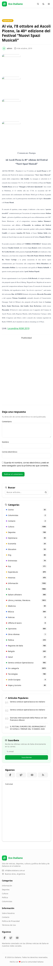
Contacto (5, 917)
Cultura (5, 893)
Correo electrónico (9, 452)
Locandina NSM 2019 (18, 328)
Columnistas (7, 901)
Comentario (7, 421)
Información (7, 885)
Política (5, 897)
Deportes (5, 889)
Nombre (5, 442)
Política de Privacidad (11, 921)
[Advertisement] (26, 366)
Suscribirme (27, 757)
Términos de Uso (9, 925)
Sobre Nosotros (8, 913)
